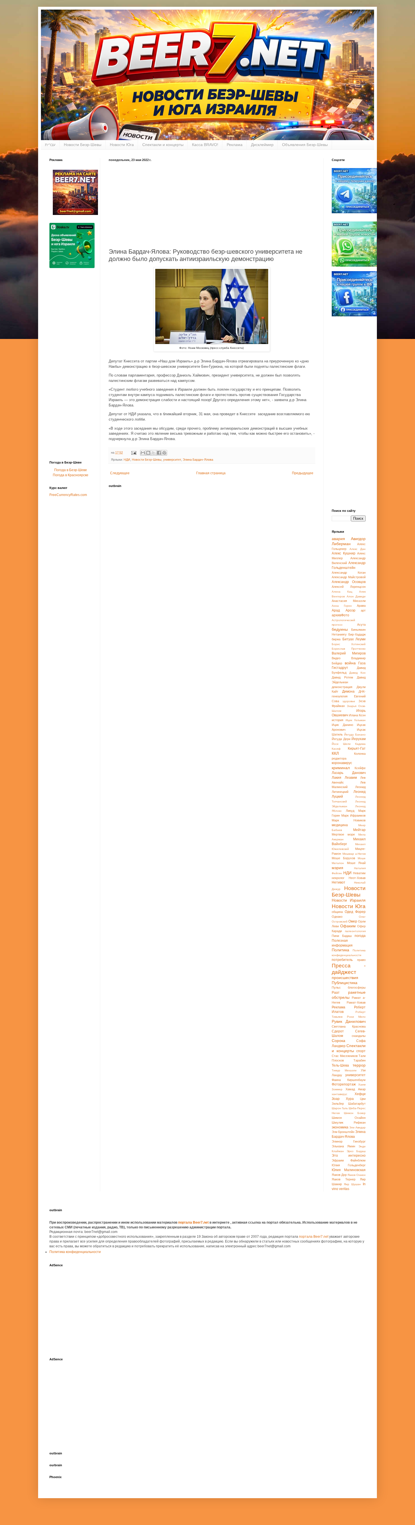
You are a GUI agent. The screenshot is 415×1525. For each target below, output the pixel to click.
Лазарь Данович (349, 773)
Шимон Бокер (355, 1113)
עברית (50, 144)
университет (172, 459)
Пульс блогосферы (349, 987)
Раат (336, 993)
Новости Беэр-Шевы (82, 144)
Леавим (351, 778)
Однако (337, 916)
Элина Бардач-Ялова (198, 459)
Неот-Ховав (357, 878)
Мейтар (359, 830)
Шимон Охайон (349, 1117)
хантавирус (339, 1094)
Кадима (360, 743)
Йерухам (358, 739)
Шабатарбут (357, 1103)
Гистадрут (340, 668)
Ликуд (350, 810)
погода (360, 936)
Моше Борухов (343, 858)
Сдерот (338, 1031)
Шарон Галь (340, 1108)
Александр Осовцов (349, 582)
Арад (336, 610)
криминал (341, 767)
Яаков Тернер (343, 1179)
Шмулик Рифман (349, 1122)
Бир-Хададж (357, 634)
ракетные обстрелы (349, 995)
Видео (336, 658)
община (337, 911)
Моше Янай (356, 863)
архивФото (340, 615)
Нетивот (338, 882)
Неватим (359, 873)
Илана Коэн (357, 715)
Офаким (348, 926)
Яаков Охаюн (357, 1174)
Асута (361, 624)
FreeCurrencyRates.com (68, 495)
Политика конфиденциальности (75, 1252)
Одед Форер (355, 912)
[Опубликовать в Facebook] (159, 453)
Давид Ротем (342, 677)
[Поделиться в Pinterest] (164, 453)
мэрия (337, 867)
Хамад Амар (356, 1089)
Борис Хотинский (349, 644)
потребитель (342, 960)
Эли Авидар (357, 1127)
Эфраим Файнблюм (349, 1160)
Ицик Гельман (356, 720)
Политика (340, 950)
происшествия (345, 977)
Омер (352, 921)
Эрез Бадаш (356, 1151)
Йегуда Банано (355, 734)
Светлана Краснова (349, 1026)
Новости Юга (122, 144)
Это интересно (349, 1156)
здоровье (348, 701)
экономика (340, 1127)
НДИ (127, 459)
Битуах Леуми (354, 639)
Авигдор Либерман (349, 541)
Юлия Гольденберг (349, 1165)
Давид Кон (357, 672)
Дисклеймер (262, 144)
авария (338, 538)
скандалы (359, 1035)
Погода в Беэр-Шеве (70, 470)
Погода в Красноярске (70, 475)
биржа (336, 639)
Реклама (235, 144)
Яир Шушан (352, 1184)
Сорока (338, 1040)
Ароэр (350, 610)
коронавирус (342, 763)
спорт (361, 1051)
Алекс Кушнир (343, 553)
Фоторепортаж (344, 1084)
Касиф (336, 748)
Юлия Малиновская (349, 1170)
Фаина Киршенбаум (349, 1080)
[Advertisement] (212, 203)
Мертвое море (343, 834)
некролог (338, 878)
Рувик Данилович (349, 1021)
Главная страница (211, 473)
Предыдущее (302, 473)
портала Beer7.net (193, 1222)
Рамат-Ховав (356, 1002)
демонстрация (342, 687)
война (350, 663)
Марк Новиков (349, 820)
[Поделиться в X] (153, 453)
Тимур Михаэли (344, 1070)
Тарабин (359, 1060)
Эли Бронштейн (343, 1132)
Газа (362, 663)
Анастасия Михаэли (349, 600)
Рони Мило (356, 1016)
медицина (340, 825)
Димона (348, 691)
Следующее (120, 473)
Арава (361, 605)
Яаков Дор (339, 1174)
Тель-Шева (340, 1065)
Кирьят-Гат (357, 748)
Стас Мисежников (345, 1056)
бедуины (340, 629)
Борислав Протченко (349, 648)
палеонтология (355, 931)
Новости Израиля (349, 900)
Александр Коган (349, 572)
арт (363, 610)
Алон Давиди (356, 596)
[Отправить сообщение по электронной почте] (133, 452)
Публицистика (344, 982)
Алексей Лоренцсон (349, 586)
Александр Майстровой (349, 577)
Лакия (336, 778)
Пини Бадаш (342, 935)
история (337, 720)
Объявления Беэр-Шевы (305, 144)
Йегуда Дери (341, 739)
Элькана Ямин (343, 1146)
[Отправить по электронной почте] (143, 453)
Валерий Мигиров (349, 653)
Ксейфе (360, 768)
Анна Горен (342, 605)
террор (359, 1065)
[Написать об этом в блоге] (148, 453)
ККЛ (335, 753)
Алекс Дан (358, 549)
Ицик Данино (342, 724)
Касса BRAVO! (205, 144)
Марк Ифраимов (353, 815)
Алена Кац (342, 591)
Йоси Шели (341, 743)
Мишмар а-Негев (354, 853)
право (361, 959)
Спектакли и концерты (163, 144)
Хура (350, 1099)
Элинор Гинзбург (349, 1141)
